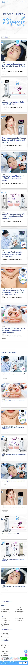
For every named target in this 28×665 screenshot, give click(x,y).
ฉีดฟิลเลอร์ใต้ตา (5, 609)
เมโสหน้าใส (3, 648)
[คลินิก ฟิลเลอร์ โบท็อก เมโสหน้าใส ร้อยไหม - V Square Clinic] (5, 2)
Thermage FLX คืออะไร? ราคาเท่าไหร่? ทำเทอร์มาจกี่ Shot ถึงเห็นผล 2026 (13, 66)
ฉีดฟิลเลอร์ (3, 607)
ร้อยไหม (3, 644)
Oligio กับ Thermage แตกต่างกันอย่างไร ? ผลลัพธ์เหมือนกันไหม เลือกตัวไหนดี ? (13, 216)
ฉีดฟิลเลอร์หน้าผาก (19, 611)
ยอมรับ (25, 662)
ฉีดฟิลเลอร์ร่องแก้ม (5, 613)
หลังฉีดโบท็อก (4, 633)
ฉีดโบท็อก (3, 618)
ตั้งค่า (7, 663)
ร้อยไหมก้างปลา (5, 646)
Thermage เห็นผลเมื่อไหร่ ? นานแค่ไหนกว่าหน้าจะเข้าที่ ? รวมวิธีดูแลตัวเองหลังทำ (14, 140)
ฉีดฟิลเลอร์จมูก (18, 613)
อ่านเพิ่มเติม (4, 73)
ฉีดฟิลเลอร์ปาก (18, 607)
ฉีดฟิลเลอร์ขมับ (18, 609)
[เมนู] (25, 2)
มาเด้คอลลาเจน (4, 651)
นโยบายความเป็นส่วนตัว (9, 662)
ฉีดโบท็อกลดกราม (5, 620)
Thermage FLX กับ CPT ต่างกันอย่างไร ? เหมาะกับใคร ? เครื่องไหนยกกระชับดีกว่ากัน (13, 560)
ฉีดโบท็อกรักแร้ (4, 622)
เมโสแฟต (3, 649)
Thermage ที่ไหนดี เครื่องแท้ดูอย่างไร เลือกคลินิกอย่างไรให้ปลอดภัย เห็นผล (12, 254)
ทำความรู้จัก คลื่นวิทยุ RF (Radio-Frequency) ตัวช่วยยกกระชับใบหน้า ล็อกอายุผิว (13, 330)
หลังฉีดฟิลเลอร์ (4, 635)
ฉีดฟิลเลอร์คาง (4, 611)
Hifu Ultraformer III (6, 653)
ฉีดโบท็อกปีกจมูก (5, 624)
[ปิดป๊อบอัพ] (26, 660)
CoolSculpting (4, 655)
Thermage (3, 657)
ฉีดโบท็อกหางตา (5, 626)
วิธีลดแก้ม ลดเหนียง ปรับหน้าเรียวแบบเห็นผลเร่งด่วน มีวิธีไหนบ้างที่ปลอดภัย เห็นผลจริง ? (13, 292)
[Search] (22, 1)
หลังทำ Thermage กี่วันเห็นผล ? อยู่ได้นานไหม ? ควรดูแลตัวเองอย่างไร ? (13, 178)
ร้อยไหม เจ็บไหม (5, 637)
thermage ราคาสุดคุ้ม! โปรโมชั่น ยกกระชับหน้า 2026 (13, 103)
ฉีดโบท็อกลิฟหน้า (19, 618)
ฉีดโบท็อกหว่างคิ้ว (19, 620)
